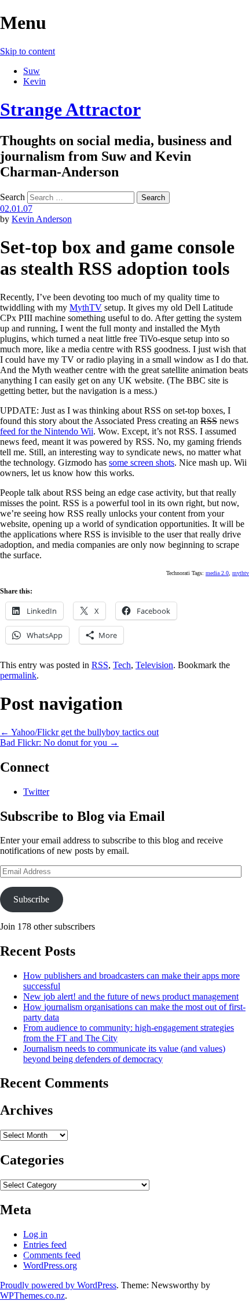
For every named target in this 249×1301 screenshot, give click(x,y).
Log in (35, 1234)
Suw (31, 71)
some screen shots (141, 462)
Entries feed (45, 1245)
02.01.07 (16, 208)
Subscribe (31, 899)
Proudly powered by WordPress (58, 1285)
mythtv (240, 573)
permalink (18, 675)
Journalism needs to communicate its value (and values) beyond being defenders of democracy (124, 1054)
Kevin (34, 81)
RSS (99, 665)
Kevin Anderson (42, 219)
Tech (122, 665)
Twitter (36, 792)
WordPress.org (50, 1265)
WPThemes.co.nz (32, 1295)
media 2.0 (217, 573)
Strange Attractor (70, 109)
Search (12, 197)
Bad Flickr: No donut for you (59, 742)
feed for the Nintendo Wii (46, 431)
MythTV (85, 307)
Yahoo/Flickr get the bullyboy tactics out (79, 732)
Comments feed (51, 1255)
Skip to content (27, 51)
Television (154, 665)
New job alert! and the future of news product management (131, 996)
